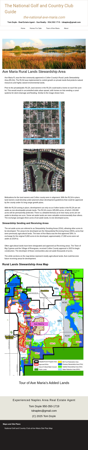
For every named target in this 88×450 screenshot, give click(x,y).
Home (23, 28)
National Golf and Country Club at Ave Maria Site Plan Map (28, 428)
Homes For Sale (36, 28)
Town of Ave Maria (52, 28)
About (66, 28)
